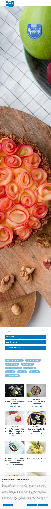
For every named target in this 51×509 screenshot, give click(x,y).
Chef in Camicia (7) (12, 376)
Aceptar (43, 504)
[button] (48, 479)
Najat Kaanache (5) (33, 360)
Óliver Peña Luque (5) (13, 368)
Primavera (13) (30, 368)
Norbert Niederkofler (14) (14, 360)
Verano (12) (10, 372)
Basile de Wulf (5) (12, 364)
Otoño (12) (22, 372)
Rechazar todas (32, 504)
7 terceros (10, 481)
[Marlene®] (10, 7)
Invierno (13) (34, 372)
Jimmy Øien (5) (27, 364)
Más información (8, 504)
